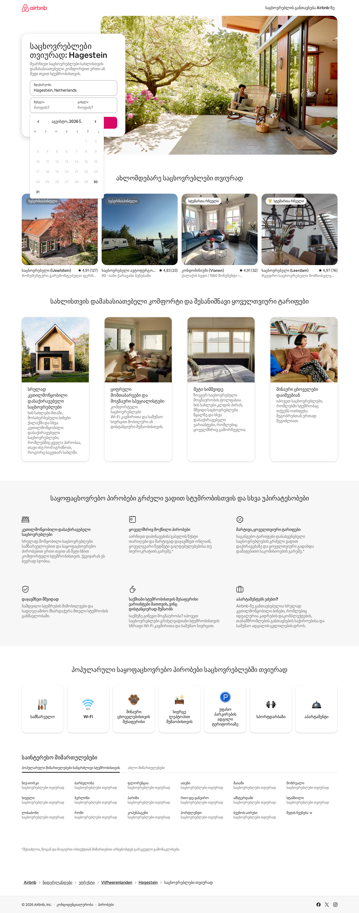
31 (37, 192)
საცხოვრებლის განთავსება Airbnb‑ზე (300, 7)
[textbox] (52, 107)
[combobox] (73, 90)
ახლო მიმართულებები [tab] (146, 768)
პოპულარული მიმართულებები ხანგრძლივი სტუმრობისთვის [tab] (71, 768)
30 (96, 182)
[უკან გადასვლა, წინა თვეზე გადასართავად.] (38, 121)
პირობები (106, 904)
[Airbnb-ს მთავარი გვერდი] (34, 8)
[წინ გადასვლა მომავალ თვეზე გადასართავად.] (95, 121)
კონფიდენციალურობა (75, 904)
